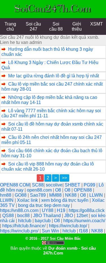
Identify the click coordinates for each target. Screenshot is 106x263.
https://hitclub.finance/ (24, 225)
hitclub (25, 220)
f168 (84, 230)
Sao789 (38, 195)
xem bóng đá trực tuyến (65, 200)
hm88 (6, 195)
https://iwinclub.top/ (68, 225)
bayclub (43, 220)
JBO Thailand (47, 215)
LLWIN (96, 195)
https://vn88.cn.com (20, 210)
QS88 (8, 215)
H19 (61, 210)
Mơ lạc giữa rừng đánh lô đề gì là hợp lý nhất (53, 75)
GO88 (21, 195)
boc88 (24, 215)
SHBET (73, 185)
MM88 (56, 195)
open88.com (40, 190)
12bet (82, 215)
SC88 (38, 185)
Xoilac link (28, 200)
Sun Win (51, 230)
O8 (58, 190)
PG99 (90, 185)
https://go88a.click (87, 210)
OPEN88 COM (15, 185)
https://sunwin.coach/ (84, 220)
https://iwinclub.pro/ (20, 230)
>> (64, 177)
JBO (69, 215)
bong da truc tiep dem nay (44, 205)
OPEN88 (83, 190)
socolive (54, 185)
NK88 (71, 195)
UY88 (48, 210)
